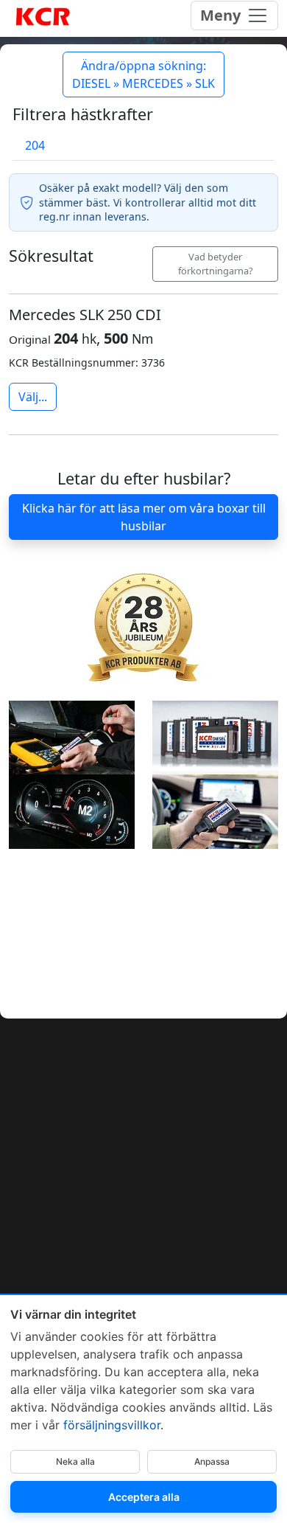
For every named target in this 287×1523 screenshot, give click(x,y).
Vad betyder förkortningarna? (215, 263)
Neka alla (75, 1461)
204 (35, 145)
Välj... (32, 397)
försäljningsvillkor (111, 1425)
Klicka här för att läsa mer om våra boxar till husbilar (144, 517)
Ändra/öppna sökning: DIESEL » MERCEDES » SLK (143, 74)
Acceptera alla (144, 1497)
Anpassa (212, 1461)
